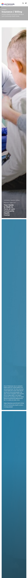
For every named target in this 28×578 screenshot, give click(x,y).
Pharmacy (6, 202)
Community (7, 200)
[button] (26, 3)
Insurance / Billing (14, 200)
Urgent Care (13, 202)
